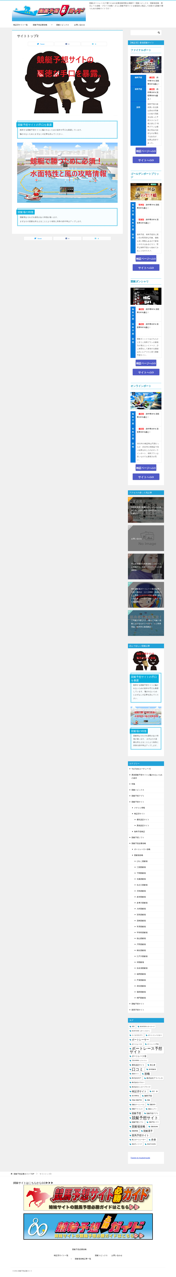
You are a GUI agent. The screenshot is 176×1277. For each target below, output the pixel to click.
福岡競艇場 (141, 974)
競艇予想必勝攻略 (40, 25)
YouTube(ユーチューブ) (141, 769)
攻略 (147, 1073)
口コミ (137, 1069)
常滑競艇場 (141, 927)
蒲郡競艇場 (141, 992)
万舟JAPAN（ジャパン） (140, 1060)
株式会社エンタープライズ (141, 1087)
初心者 (152, 1065)
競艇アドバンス (137, 1109)
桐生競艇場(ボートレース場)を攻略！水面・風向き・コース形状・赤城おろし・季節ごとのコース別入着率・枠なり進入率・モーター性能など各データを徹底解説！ (146, 595)
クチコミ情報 (139, 808)
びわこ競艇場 (142, 861)
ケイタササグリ (137, 1035)
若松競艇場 (141, 986)
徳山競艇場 (141, 938)
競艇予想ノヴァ (154, 1122)
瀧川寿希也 (135, 1095)
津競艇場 (140, 962)
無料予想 (148, 1096)
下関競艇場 (141, 873)
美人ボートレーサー (139, 1140)
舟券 (153, 1139)
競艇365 (152, 1104)
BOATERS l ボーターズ (147, 1026)
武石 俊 (155, 1091)
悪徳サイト (135, 1073)
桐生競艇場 (141, 950)
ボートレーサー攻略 (142, 849)
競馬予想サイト (138, 1010)
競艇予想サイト (138, 802)
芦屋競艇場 (141, 980)
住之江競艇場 (142, 885)
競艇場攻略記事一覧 (83, 1259)
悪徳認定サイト (143, 825)
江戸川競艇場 (142, 956)
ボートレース (137, 1044)
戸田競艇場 (141, 944)
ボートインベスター (155, 1035)
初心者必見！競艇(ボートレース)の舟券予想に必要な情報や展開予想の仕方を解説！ (146, 510)
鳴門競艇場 (141, 998)
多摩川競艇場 (142, 903)
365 (133, 1026)
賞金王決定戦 (151, 1144)
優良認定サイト (143, 820)
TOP (24, 1174)
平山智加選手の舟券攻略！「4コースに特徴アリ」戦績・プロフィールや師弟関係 (146, 567)
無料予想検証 (139, 832)
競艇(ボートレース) (138, 1104)
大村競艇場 (141, 909)
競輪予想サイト (138, 1004)
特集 (133, 784)
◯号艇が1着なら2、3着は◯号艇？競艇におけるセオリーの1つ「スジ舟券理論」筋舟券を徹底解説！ (146, 623)
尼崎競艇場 (141, 921)
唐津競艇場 (141, 897)
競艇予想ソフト (138, 837)
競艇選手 (148, 1131)
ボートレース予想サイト (146, 1050)
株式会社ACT (136, 1078)
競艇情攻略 (154, 1126)
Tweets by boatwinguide (140, 1158)
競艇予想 (136, 1113)
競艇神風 (135, 1131)
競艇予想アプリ (138, 796)
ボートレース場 (139, 1056)
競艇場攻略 (138, 855)
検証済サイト (139, 814)
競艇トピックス (62, 25)
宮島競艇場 (141, 915)
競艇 (148, 1100)
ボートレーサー (140, 1039)
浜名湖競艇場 (142, 968)
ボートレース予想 (153, 1044)
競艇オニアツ (152, 1109)
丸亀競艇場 (141, 879)
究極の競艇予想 (137, 1100)
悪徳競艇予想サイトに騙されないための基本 (147, 776)
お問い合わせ (79, 25)
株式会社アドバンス (154, 1078)
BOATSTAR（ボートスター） (141, 1031)
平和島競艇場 (142, 932)
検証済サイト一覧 (20, 25)
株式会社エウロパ (138, 1082)
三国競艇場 (141, 867)
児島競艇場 (141, 891)
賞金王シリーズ (137, 1144)
